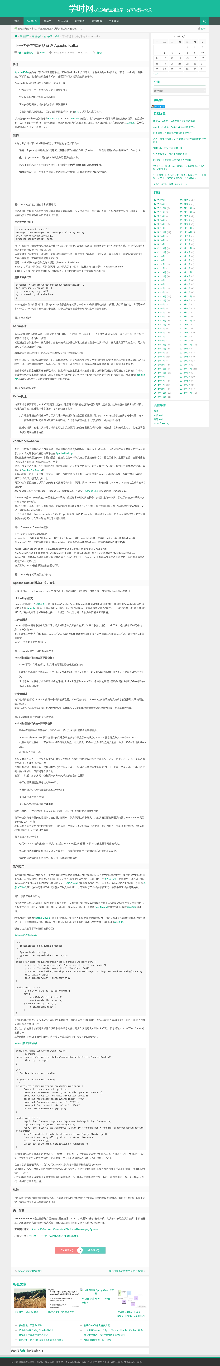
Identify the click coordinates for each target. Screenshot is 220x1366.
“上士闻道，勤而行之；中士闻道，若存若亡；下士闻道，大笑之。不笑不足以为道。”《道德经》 (179, 176)
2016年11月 (186, 344)
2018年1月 (185, 316)
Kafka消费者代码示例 (26, 1043)
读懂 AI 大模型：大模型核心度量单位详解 (174, 121)
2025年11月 (186, 208)
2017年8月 (159, 328)
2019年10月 (160, 276)
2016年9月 (185, 348)
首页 (17, 21)
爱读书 (47, 21)
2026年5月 (185, 200)
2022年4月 (185, 220)
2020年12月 (160, 248)
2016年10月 (160, 348)
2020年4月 (159, 264)
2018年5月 (185, 308)
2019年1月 (185, 292)
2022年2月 (185, 224)
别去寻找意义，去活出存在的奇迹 (170, 153)
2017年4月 (159, 336)
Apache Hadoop (64, 453)
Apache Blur (91, 490)
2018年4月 (159, 312)
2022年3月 (159, 224)
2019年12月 (160, 272)
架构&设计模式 (51, 36)
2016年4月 (159, 360)
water (42, 52)
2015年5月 (185, 380)
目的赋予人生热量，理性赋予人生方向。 (173, 159)
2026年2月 (185, 204)
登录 (203, 28)
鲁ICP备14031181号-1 (132, 1362)
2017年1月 (185, 340)
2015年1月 (185, 388)
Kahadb (31, 608)
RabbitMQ (53, 118)
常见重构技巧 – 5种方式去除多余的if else (104, 1334)
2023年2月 (159, 212)
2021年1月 (185, 244)
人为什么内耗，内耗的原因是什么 (170, 184)
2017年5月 (185, 332)
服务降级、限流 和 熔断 (31, 1325)
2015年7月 (185, 376)
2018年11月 (186, 296)
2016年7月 (185, 352)
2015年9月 (185, 372)
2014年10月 (160, 396)
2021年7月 (185, 236)
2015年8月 (159, 376)
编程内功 (36, 36)
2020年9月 (185, 252)
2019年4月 (159, 288)
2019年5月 (185, 284)
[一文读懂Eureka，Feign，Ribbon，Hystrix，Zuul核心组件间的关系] (131, 1298)
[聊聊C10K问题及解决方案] (63, 1298)
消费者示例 (72, 883)
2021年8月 (159, 236)
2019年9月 (185, 276)
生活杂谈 (63, 21)
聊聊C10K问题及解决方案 (97, 1325)
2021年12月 (186, 228)
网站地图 (80, 21)
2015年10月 (160, 372)
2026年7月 (159, 200)
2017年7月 (185, 328)
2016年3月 (185, 360)
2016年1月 (185, 364)
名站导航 (97, 21)
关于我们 (114, 21)
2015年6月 (159, 380)
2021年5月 (185, 240)
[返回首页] (15, 36)
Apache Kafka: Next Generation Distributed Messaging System (64, 1229)
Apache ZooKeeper (32, 470)
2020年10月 (160, 252)
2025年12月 (160, 208)
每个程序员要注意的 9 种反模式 (126, 1270)
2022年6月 (159, 220)
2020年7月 (185, 256)
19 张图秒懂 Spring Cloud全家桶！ (36, 1330)
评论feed (158, 419)
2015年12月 (160, 368)
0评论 (99, 52)
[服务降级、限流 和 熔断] (30, 1298)
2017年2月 (159, 340)
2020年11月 (186, 248)
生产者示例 (110, 879)
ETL (77, 111)
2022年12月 (186, 212)
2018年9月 (185, 300)
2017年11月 (186, 320)
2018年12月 (160, 296)
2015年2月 (159, 388)
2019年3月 (185, 288)
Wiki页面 (131, 907)
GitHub (130, 122)
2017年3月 (185, 336)
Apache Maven (42, 917)
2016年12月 (160, 344)
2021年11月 (160, 232)
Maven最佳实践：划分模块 (97, 1339)
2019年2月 (159, 292)
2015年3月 (185, 384)
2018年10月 (160, 300)
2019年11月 (186, 272)
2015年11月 (186, 368)
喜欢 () (69, 1250)
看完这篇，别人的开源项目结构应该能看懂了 (41, 1339)
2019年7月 (185, 280)
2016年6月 (159, 356)
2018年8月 (159, 304)
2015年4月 (159, 384)
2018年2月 (159, 316)
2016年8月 (159, 352)
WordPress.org (161, 423)
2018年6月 (159, 308)
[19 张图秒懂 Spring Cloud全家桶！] (97, 1291)
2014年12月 (160, 392)
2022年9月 (159, 216)
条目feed (158, 415)
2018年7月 (185, 304)
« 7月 (156, 73)
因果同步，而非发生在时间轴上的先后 (172, 132)
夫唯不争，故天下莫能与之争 (167, 148)
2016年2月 (159, 364)
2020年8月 (159, 256)
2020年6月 (159, 260)
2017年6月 (159, 332)
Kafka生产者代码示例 (26, 935)
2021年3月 (159, 244)
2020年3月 (185, 264)
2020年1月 (185, 268)
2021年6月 (159, 240)
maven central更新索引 (30, 1270)
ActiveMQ (75, 118)
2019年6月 (159, 284)
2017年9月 (185, 324)
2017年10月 (160, 324)
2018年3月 (185, 312)
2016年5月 (185, 356)
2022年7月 (185, 216)
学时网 (32, 1235)
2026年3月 (159, 204)
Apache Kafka (21, 72)
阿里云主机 (103, 1362)
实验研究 (40, 604)
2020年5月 (185, 260)
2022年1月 (159, 228)
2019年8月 (159, 280)
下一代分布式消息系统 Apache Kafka (46, 45)
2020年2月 (159, 268)
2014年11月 (186, 392)
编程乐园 (32, 21)
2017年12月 (160, 320)
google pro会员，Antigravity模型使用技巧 (174, 127)
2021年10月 (186, 232)
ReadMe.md (101, 907)
